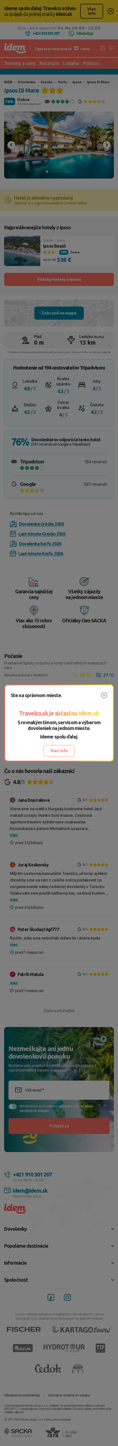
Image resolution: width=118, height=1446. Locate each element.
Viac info (59, 750)
